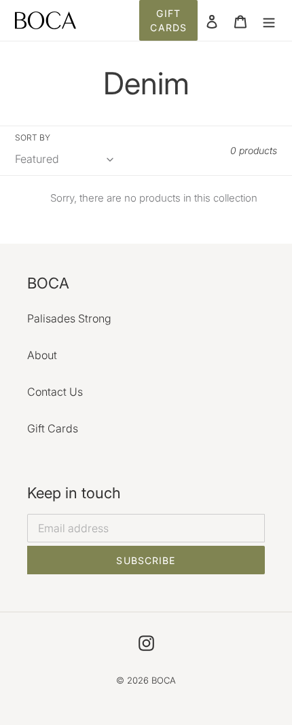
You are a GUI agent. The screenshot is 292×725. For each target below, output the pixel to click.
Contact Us (55, 391)
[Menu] (269, 20)
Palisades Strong (69, 318)
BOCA (163, 680)
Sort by (32, 137)
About (42, 355)
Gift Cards (168, 20)
